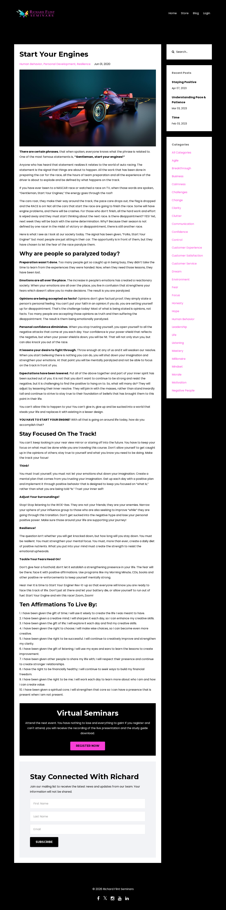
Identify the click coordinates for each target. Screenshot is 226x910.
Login (206, 13)
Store (185, 13)
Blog (196, 13)
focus (176, 295)
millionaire (179, 359)
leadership (179, 327)
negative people (183, 390)
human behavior (30, 64)
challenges (179, 192)
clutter (177, 216)
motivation (179, 382)
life (174, 335)
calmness (179, 184)
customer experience (187, 248)
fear (175, 287)
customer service (184, 263)
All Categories (181, 152)
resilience (84, 64)
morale (177, 374)
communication (183, 224)
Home (172, 13)
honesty (177, 303)
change (177, 200)
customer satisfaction (187, 256)
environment (181, 279)
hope (175, 311)
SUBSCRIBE (44, 842)
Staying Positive (184, 82)
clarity (176, 208)
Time (175, 117)
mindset (177, 367)
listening (178, 343)
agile (175, 160)
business (177, 176)
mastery (177, 351)
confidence (180, 232)
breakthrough (181, 168)
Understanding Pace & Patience (189, 99)
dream (177, 271)
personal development (59, 64)
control (177, 240)
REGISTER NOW (87, 745)
